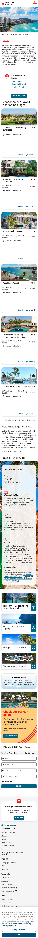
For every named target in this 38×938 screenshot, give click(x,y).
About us (4, 836)
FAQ (2, 866)
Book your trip (19, 96)
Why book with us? (8, 833)
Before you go (6, 878)
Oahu (14, 87)
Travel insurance (7, 903)
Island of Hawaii (19, 84)
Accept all (19, 935)
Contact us (5, 869)
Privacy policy (6, 842)
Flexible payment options (10, 906)
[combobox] (19, 759)
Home (3, 34)
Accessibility (5, 881)
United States (17, 34)
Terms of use (6, 849)
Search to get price (25, 155)
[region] (19, 922)
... (9, 34)
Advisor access (9, 825)
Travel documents (8, 891)
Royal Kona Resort (11, 283)
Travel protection (7, 899)
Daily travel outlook (8, 888)
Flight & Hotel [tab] (29, 753)
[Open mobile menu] (35, 3)
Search (19, 786)
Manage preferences (18, 930)
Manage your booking (8, 863)
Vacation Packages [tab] (9, 753)
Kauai (19, 81)
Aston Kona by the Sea (12, 231)
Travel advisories (7, 884)
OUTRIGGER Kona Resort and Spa (17, 387)
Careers (4, 839)
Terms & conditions (8, 846)
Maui (13, 81)
